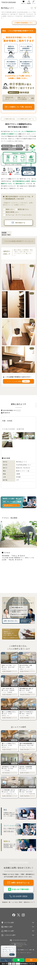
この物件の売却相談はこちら (23, 23)
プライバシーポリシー (26, 952)
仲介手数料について (23, 949)
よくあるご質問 (17, 902)
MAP (18, 410)
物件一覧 (31, 949)
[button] (2, 535)
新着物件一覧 (6, 902)
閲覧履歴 (29, 3)
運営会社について (29, 902)
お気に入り (23, 3)
